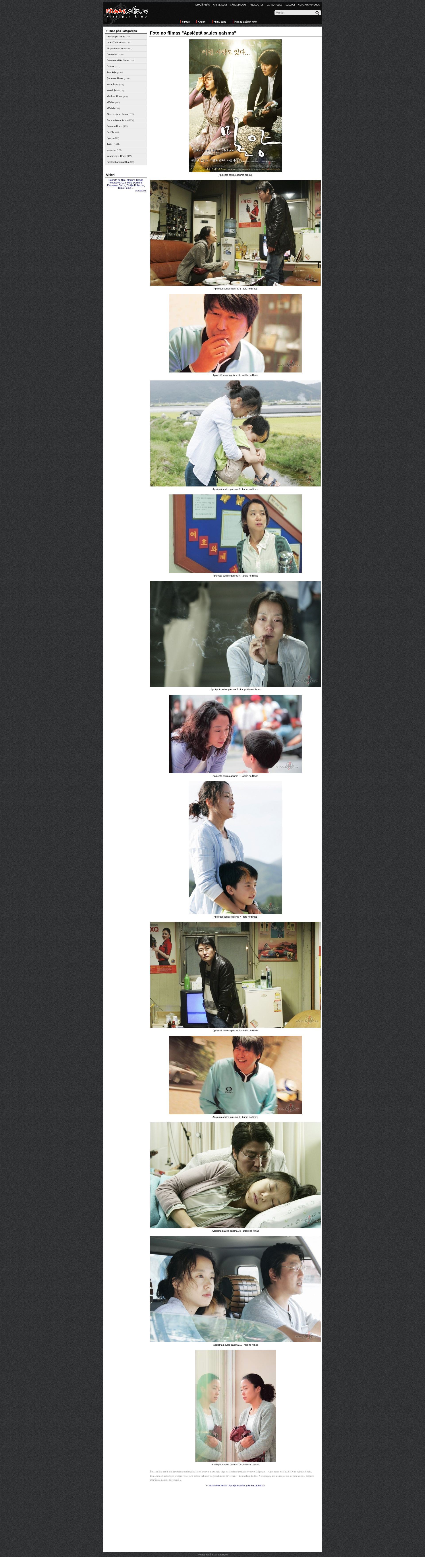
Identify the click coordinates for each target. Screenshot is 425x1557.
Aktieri (201, 21)
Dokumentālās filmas (118, 60)
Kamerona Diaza (116, 185)
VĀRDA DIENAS (238, 5)
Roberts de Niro (117, 180)
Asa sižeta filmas (116, 42)
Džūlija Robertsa (135, 185)
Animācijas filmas (116, 36)
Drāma (110, 66)
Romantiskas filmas (117, 120)
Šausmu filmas (114, 126)
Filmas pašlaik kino (245, 21)
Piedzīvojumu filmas (117, 114)
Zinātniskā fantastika (118, 162)
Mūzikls (111, 108)
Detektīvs (112, 54)
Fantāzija (111, 72)
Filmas (186, 21)
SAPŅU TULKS (274, 5)
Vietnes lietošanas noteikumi (212, 1554)
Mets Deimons (135, 182)
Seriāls (110, 132)
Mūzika (110, 102)
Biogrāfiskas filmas (117, 48)
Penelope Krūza (117, 182)
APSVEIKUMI (220, 5)
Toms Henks (124, 188)
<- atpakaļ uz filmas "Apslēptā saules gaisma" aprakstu (235, 1485)
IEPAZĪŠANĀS (202, 5)
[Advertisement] (126, 260)
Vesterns (111, 150)
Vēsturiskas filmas (116, 156)
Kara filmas (113, 84)
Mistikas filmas (114, 96)
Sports (110, 138)
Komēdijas (112, 90)
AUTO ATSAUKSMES (309, 5)
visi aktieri (140, 190)
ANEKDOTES (257, 5)
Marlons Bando (135, 180)
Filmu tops (220, 21)
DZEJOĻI (290, 5)
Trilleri (110, 144)
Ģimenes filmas (115, 78)
